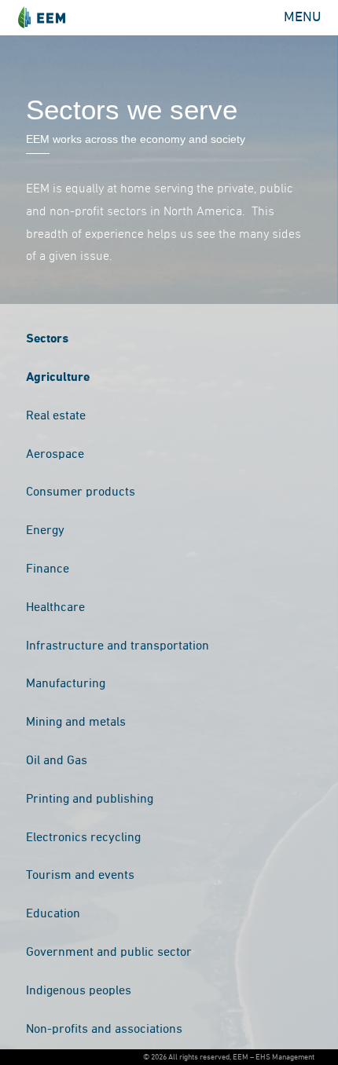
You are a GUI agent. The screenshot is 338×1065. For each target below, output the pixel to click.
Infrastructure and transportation (117, 646)
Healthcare (55, 608)
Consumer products (80, 492)
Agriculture (58, 377)
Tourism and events (80, 875)
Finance (47, 569)
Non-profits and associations (104, 1029)
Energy (45, 531)
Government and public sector (109, 952)
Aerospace (55, 454)
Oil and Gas (56, 761)
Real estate (56, 416)
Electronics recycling (83, 838)
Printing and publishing (89, 799)
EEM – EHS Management (41, 17)
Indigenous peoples (78, 991)
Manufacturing (65, 684)
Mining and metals (76, 722)
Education (53, 914)
